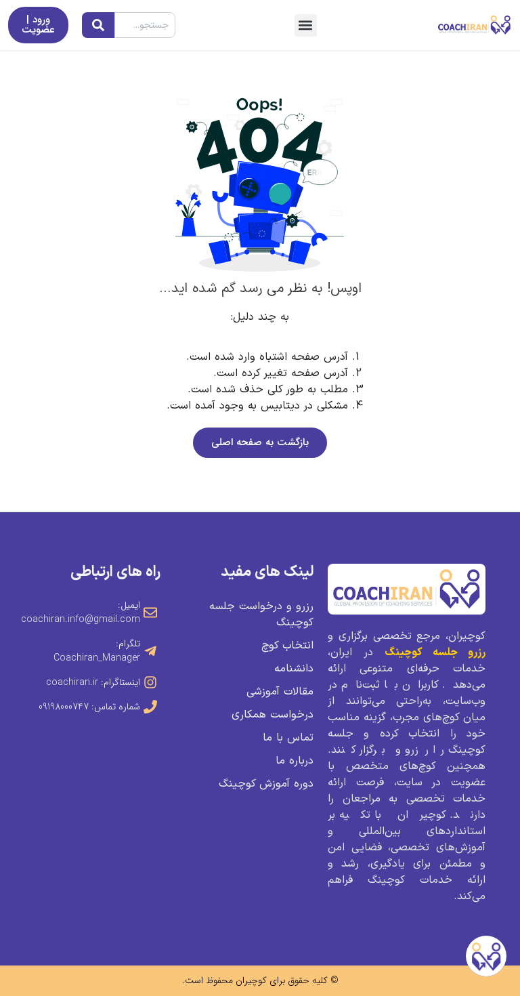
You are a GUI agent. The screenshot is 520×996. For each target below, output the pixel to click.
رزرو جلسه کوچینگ (435, 652)
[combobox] (144, 25)
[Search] (98, 25)
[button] (306, 25)
